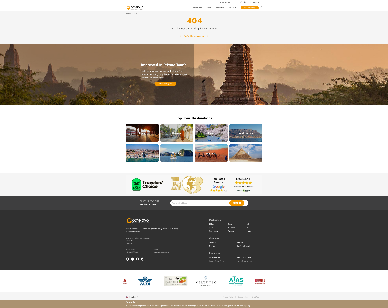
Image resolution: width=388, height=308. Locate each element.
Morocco (211, 153)
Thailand (177, 133)
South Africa (246, 133)
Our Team (212, 246)
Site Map (255, 297)
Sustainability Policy (216, 261)
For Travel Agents (243, 246)
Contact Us (213, 242)
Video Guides (214, 257)
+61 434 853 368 (132, 252)
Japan (211, 133)
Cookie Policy (243, 297)
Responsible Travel (244, 257)
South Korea (213, 231)
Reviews (240, 242)
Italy (142, 153)
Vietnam (176, 153)
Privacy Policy (228, 297)
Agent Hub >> (225, 2)
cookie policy (245, 305)
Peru (248, 227)
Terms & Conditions (244, 261)
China (142, 133)
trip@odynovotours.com (162, 252)
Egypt (245, 153)
